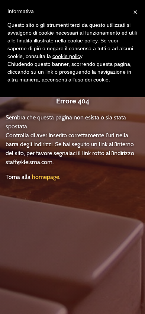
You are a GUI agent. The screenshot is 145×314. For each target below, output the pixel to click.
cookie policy (67, 56)
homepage (45, 176)
